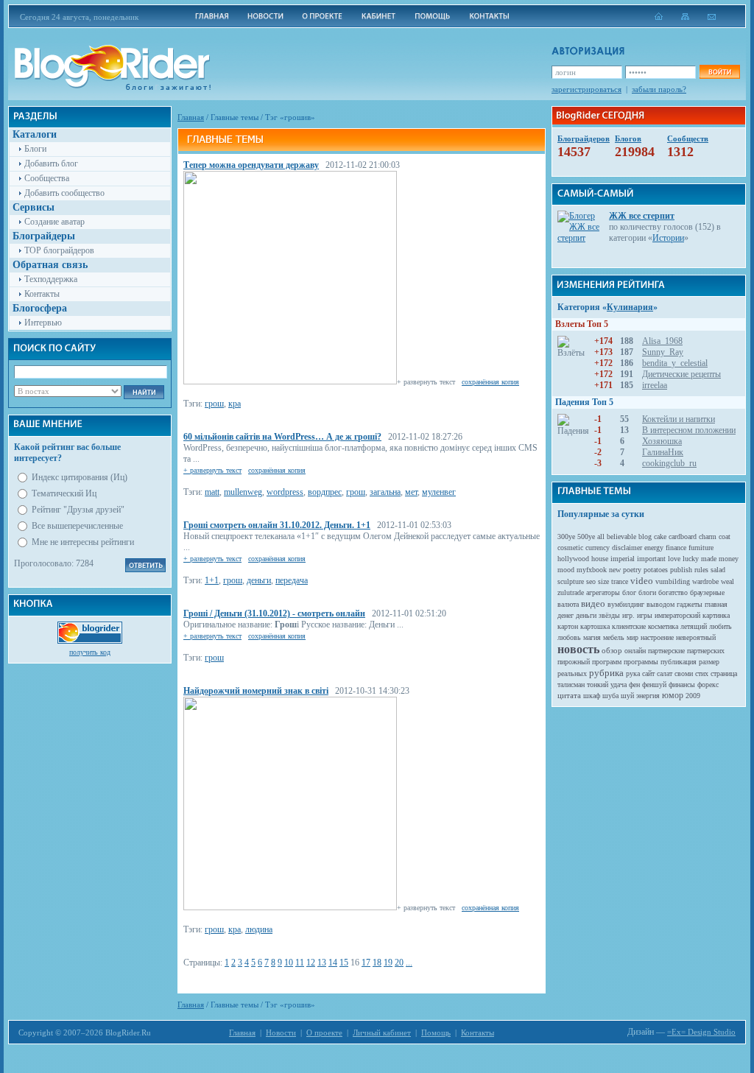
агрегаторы (603, 592)
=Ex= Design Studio (701, 1031)
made (708, 559)
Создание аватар (54, 222)
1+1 (212, 580)
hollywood (573, 559)
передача (291, 580)
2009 (693, 696)
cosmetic (570, 547)
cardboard (683, 536)
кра (234, 403)
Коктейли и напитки (678, 419)
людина (258, 929)
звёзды (609, 615)
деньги (259, 580)
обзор (612, 650)
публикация (678, 662)
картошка (595, 626)
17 (366, 962)
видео (593, 603)
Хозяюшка (662, 441)
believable (621, 536)
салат (664, 673)
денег (565, 615)
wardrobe (705, 581)
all (601, 536)
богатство (673, 592)
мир (632, 637)
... (409, 962)
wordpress (285, 492)
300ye (566, 536)
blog (645, 536)
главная (716, 604)
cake (660, 536)
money (729, 559)
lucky (691, 559)
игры (644, 615)
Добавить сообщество (64, 193)
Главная (190, 117)
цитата (569, 695)
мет (411, 492)
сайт (648, 673)
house (599, 559)
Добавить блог (51, 163)
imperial (622, 559)
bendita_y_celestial (675, 363)
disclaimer (627, 547)
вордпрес (325, 492)
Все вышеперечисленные (77, 526)
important (651, 559)
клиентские (629, 626)
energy (653, 547)
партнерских (706, 651)
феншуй (654, 684)
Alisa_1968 (662, 341)
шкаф (591, 696)
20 (399, 962)
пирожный (573, 662)
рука (633, 673)
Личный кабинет (382, 1032)
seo (591, 581)
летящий (693, 626)
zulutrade (570, 592)
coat (724, 536)
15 (343, 962)
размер (709, 662)
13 (321, 962)
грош (214, 403)
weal (727, 581)
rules (701, 570)
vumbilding (672, 581)
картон (567, 626)
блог (629, 592)
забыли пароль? (659, 89)
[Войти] (719, 72)
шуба (610, 696)
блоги (647, 592)
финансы (682, 684)
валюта (568, 604)
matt (212, 492)
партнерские (666, 651)
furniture (701, 547)
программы (641, 662)
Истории (668, 238)
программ (606, 662)
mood (565, 570)
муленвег (439, 492)
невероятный (696, 637)
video (641, 580)
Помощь (436, 1032)
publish (681, 570)
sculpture (570, 581)
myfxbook (592, 570)
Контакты (42, 294)
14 (332, 962)
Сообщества (46, 178)
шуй (627, 696)
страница (724, 673)
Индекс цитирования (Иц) (79, 477)
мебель (613, 637)
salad (718, 570)
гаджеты (689, 604)
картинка (716, 615)
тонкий (597, 684)
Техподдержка (50, 279)
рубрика (606, 672)
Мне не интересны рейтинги (83, 542)
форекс (708, 684)
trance (619, 581)
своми (683, 673)
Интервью (43, 322)
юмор (672, 695)
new (615, 570)
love (674, 559)
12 (310, 962)
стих (701, 673)
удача (618, 684)
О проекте (324, 1032)
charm (707, 536)
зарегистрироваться (586, 89)
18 (377, 962)
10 (288, 962)
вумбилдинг (625, 604)
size (603, 581)
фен (634, 684)
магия (592, 637)
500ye (586, 536)
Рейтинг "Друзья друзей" (78, 509)
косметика (663, 626)
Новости (281, 1032)
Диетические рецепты (681, 374)
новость (578, 649)
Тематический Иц (64, 493)
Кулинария (630, 307)
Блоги (35, 149)
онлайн (635, 651)
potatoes (656, 570)
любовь (569, 637)
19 (388, 962)
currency (597, 547)
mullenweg (243, 492)
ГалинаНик (662, 452)
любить (720, 626)
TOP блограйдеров (59, 250)
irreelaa (654, 385)
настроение (657, 637)
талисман (571, 684)
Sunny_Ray (662, 352)
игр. (628, 615)
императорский (677, 615)
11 (299, 962)
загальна (385, 492)
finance (676, 547)
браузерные (707, 592)
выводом (660, 604)
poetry (632, 570)
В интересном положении (689, 430)
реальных (572, 673)
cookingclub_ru (669, 463)
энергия (648, 696)
